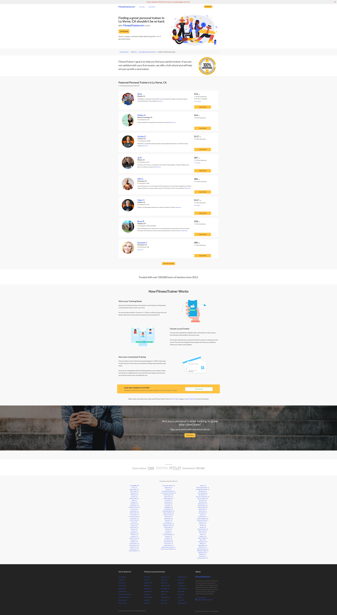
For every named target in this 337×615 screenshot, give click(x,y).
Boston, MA (147, 585)
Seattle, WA (181, 591)
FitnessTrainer (124, 52)
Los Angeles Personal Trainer (147, 52)
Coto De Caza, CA (134, 520)
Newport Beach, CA (168, 523)
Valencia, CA (202, 536)
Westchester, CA (202, 545)
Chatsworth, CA (134, 511)
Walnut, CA (203, 543)
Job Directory (122, 588)
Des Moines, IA (165, 577)
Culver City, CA (134, 523)
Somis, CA (202, 514)
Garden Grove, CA (134, 538)
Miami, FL (163, 594)
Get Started (124, 31)
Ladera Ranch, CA (168, 495)
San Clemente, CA (203, 493)
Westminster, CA (202, 552)
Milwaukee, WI (165, 597)
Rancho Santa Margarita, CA (168, 549)
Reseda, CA (203, 485)
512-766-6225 (201, 597)
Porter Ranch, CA (168, 545)
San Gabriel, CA (203, 495)
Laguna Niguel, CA (168, 498)
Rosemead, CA (203, 491)
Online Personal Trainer (124, 594)
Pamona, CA (168, 536)
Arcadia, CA (134, 496)
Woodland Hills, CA (202, 558)
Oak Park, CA (168, 529)
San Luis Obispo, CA (202, 498)
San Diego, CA (182, 585)
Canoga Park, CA (134, 505)
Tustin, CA (203, 534)
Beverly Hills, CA (134, 498)
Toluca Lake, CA (203, 531)
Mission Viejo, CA (168, 514)
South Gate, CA (203, 516)
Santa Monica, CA (203, 505)
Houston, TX (164, 583)
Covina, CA (134, 522)
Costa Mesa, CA (134, 518)
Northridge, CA (168, 527)
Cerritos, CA (134, 509)
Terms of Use (121, 583)
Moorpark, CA (168, 520)
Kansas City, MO (165, 585)
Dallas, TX (147, 600)
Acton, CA (134, 487)
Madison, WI (164, 591)
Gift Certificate (122, 600)
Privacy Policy (122, 585)
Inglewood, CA (169, 487)
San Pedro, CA (203, 500)
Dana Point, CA (134, 527)
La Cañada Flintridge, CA (168, 491)
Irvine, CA (168, 489)
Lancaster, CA (168, 505)
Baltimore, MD (148, 583)
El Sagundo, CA (134, 532)
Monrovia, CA (168, 516)
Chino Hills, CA (134, 514)
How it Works (152, 6)
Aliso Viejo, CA (134, 491)
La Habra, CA (168, 500)
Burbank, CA (134, 502)
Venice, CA (203, 540)
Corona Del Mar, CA (134, 516)
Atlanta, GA (147, 577)
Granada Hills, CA (134, 543)
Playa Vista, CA (168, 543)
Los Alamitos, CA (168, 509)
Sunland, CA (202, 523)
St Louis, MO (181, 594)
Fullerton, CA (134, 534)
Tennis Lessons (122, 603)
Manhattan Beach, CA (168, 511)
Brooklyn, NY (147, 588)
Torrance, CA (202, 532)
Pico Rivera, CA (168, 540)
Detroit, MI (164, 580)
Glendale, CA (134, 540)
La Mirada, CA (168, 504)
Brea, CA (134, 500)
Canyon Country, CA (134, 507)
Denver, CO (147, 603)
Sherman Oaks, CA (203, 507)
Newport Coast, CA (168, 525)
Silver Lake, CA (203, 511)
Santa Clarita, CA (202, 504)
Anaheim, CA (134, 495)
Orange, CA (168, 531)
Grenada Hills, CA (134, 545)
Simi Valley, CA (203, 513)
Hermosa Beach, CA (134, 550)
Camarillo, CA (134, 504)
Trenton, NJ (181, 600)
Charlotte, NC (148, 591)
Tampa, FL (180, 597)
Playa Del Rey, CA (168, 541)
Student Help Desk (190, 399)
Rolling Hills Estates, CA (202, 489)
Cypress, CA (134, 525)
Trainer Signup (122, 591)
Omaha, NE (164, 603)
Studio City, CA (203, 522)
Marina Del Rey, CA (168, 513)
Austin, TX (147, 580)
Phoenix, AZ (181, 580)
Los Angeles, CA (134, 485)
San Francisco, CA (183, 588)
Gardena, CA (134, 536)
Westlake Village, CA (202, 550)
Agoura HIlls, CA (134, 489)
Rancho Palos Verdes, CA (168, 547)
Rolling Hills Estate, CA (202, 487)
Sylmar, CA (203, 525)
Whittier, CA (202, 554)
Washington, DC (182, 603)
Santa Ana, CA (203, 502)
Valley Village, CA (203, 538)
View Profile (202, 107)
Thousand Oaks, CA (202, 529)
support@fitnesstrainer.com (205, 599)
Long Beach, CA (168, 507)
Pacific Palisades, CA (168, 534)
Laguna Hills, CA (168, 496)
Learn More (190, 435)
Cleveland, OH (148, 597)
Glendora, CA (134, 541)
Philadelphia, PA (182, 577)
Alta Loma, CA (134, 493)
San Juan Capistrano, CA (202, 496)
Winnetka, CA (203, 556)
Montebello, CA (168, 518)
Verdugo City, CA (202, 541)
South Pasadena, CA (202, 518)
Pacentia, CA (168, 532)
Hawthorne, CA (134, 549)
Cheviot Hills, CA (134, 513)
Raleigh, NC (181, 583)
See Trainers (142, 6)
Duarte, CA (134, 531)
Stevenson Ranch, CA (203, 520)
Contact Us (121, 580)
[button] (168, 2)
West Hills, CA (203, 547)
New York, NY (165, 600)
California (134, 52)
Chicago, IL (147, 594)
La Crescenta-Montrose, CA (168, 493)
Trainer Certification (124, 597)
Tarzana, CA (203, 527)
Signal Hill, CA (203, 509)
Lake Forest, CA (168, 502)
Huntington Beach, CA (169, 485)
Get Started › (208, 6)
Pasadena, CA (168, 538)
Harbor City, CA (134, 547)
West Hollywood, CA (202, 549)
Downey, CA (134, 529)
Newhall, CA (168, 522)
